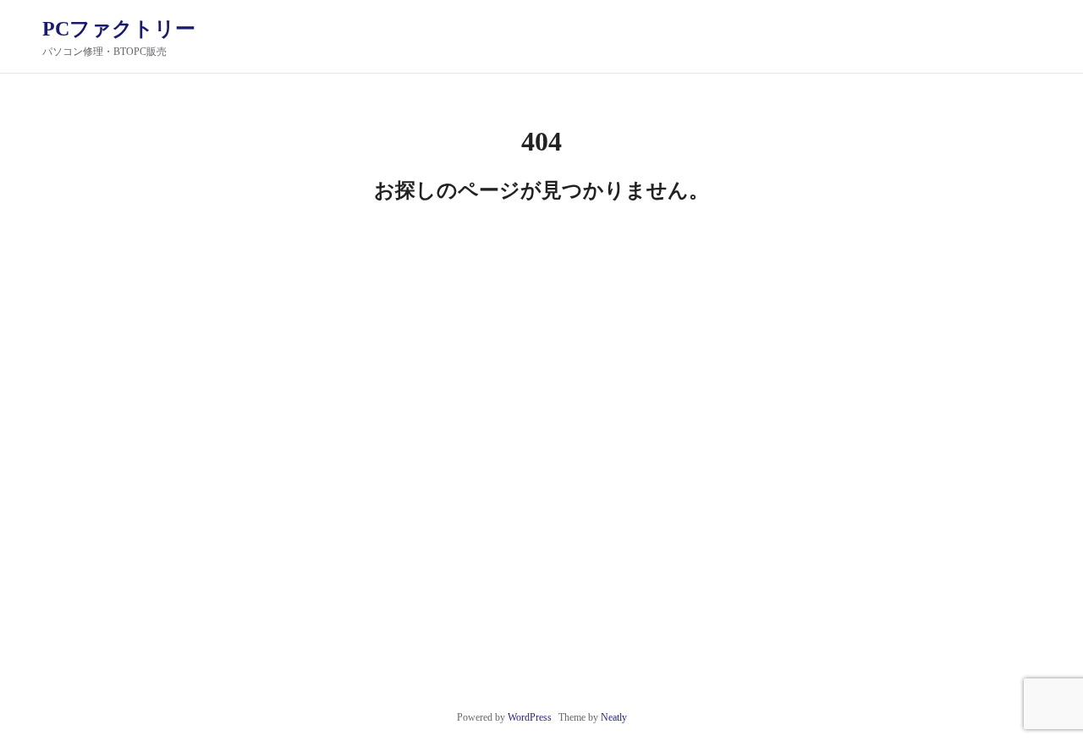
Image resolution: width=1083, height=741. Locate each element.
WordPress (530, 717)
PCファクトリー (118, 29)
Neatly (614, 717)
